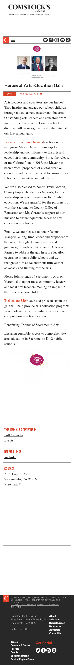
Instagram (56, 40)
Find (68, 40)
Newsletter (55, 626)
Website (10, 457)
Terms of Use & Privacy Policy (23, 605)
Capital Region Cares (22, 659)
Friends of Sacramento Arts (23, 142)
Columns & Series (20, 645)
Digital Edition (57, 622)
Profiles (15, 648)
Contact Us (55, 633)
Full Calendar (13, 435)
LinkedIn (62, 40)
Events (9, 440)
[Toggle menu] (12, 40)
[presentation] (6, 40)
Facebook (51, 40)
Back (10, 93)
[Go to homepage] (29, 9)
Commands (2, 662)
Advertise (54, 629)
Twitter (45, 40)
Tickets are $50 (15, 300)
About (52, 615)
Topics (14, 641)
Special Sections (20, 655)
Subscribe (54, 619)
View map (11, 484)
